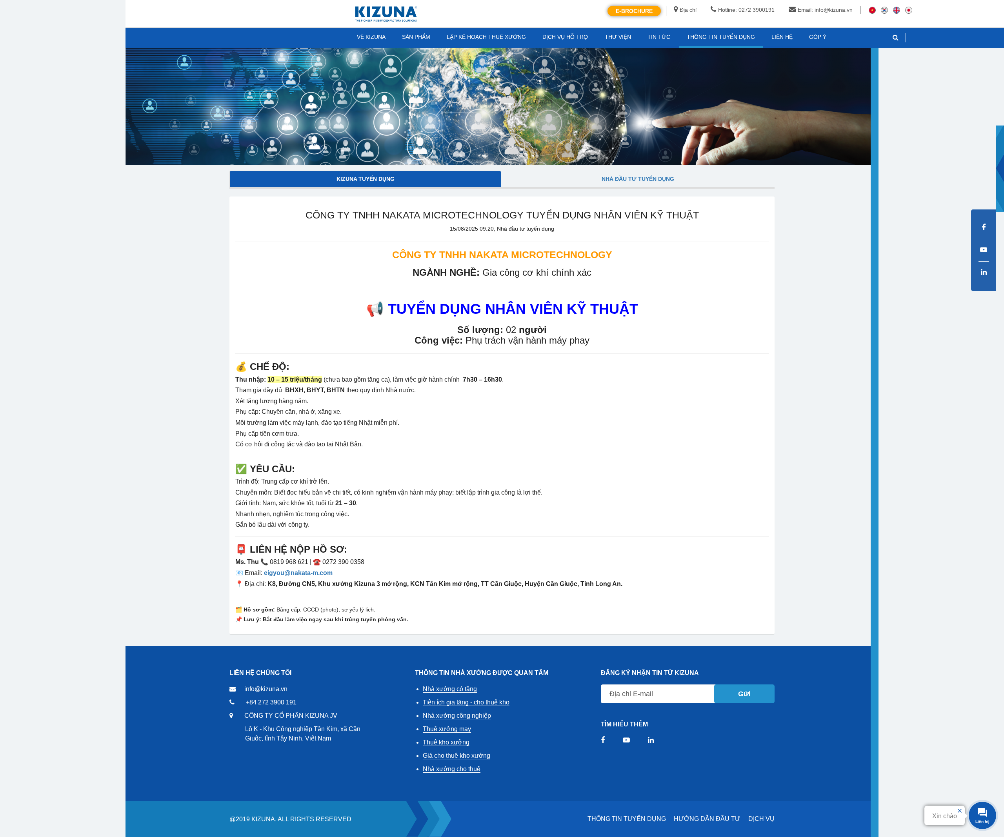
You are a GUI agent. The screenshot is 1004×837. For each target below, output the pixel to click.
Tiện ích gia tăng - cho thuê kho (466, 702)
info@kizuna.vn (265, 689)
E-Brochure (634, 11)
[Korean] (884, 10)
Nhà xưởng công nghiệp (457, 715)
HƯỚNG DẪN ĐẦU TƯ (707, 818)
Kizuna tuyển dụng (365, 179)
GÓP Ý (817, 37)
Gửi (744, 694)
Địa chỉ (688, 10)
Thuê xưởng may (447, 729)
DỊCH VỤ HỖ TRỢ (565, 37)
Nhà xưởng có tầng (450, 689)
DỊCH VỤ (761, 818)
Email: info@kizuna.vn (825, 10)
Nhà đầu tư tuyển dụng (638, 179)
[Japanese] (908, 10)
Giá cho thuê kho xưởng (456, 755)
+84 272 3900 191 (271, 702)
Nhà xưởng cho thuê (451, 769)
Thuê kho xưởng (446, 742)
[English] (896, 10)
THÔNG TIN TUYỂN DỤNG (626, 818)
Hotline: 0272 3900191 (746, 10)
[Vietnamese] (872, 10)
